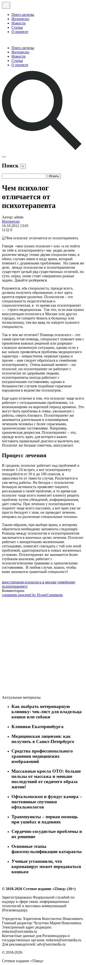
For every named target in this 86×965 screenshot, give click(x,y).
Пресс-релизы (22, 15)
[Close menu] (6, 5)
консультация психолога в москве (29, 582)
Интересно (20, 19)
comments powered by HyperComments (32, 595)
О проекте (19, 32)
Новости (18, 23)
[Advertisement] (38, 647)
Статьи (17, 27)
